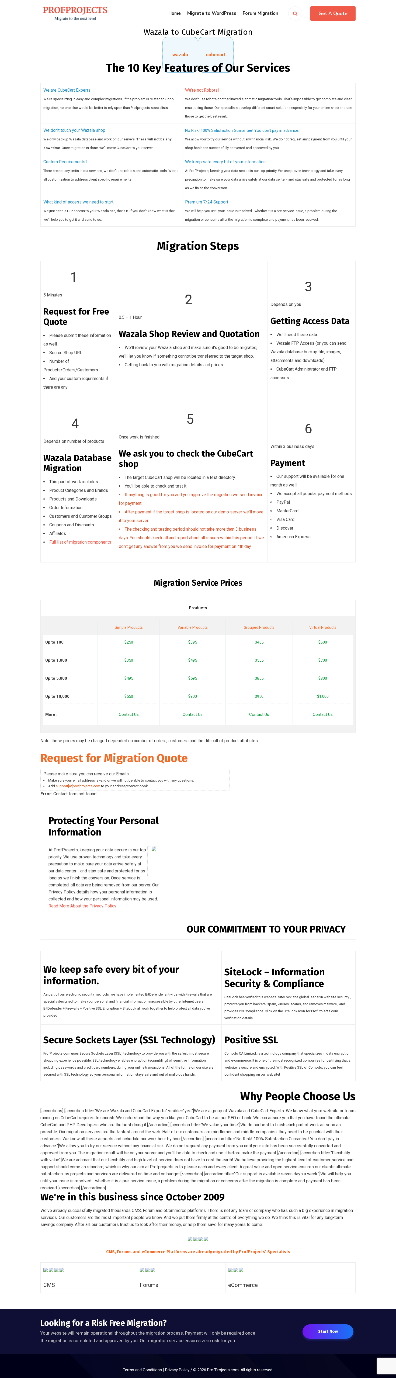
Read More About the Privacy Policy (82, 906)
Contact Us (129, 714)
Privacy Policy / (179, 1369)
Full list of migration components (80, 542)
